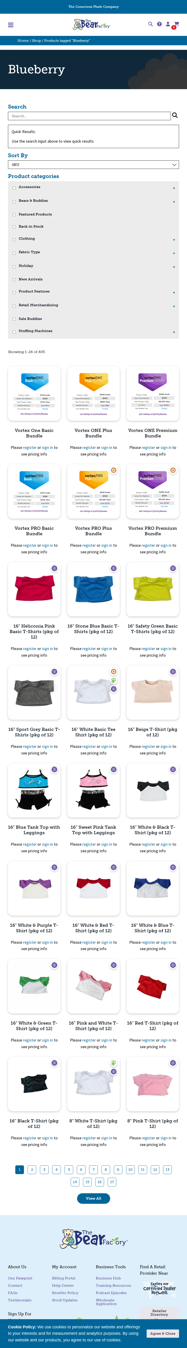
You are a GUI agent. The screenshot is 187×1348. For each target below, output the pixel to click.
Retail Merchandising (38, 305)
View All (93, 1198)
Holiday (26, 266)
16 (100, 1182)
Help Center (151, 7)
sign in (47, 447)
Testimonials (19, 1300)
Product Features (34, 291)
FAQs (13, 1293)
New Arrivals (31, 279)
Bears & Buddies (33, 201)
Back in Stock (31, 227)
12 (155, 1169)
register (29, 447)
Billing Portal (63, 1278)
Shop (36, 40)
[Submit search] (175, 116)
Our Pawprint (20, 1278)
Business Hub (108, 1278)
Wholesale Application (106, 1302)
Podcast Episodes (111, 1293)
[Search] (150, 25)
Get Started (17, 7)
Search (17, 106)
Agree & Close (162, 1333)
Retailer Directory (159, 1313)
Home (23, 40)
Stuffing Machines (45, 7)
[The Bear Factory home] (92, 25)
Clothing (27, 239)
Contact (172, 7)
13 (167, 1169)
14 (75, 1182)
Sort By (18, 155)
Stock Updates (65, 1300)
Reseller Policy (65, 1293)
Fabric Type (29, 252)
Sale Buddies (30, 319)
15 (87, 1182)
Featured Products (35, 214)
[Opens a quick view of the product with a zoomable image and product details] (34, 393)
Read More (133, 1340)
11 (143, 1169)
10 (130, 1169)
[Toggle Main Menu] (36, 25)
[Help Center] (159, 24)
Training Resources (113, 1285)
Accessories (29, 187)
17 (112, 1182)
